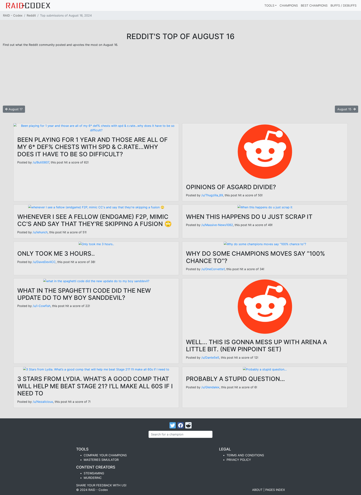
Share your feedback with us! (101, 485)
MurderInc (93, 478)
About (257, 490)
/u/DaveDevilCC (44, 262)
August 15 (344, 109)
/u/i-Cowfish (41, 306)
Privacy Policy (239, 460)
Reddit (31, 15)
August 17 (16, 109)
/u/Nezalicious (43, 402)
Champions (289, 5)
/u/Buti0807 (41, 162)
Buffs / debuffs (343, 5)
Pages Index (275, 490)
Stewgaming (94, 473)
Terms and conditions (245, 455)
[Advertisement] (180, 76)
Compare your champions (105, 455)
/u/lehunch (40, 232)
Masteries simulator (101, 460)
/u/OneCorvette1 (213, 269)
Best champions (314, 5)
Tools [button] (269, 5)
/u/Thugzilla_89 (212, 195)
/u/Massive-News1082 (217, 225)
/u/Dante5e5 (210, 357)
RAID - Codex (13, 15)
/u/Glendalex (210, 387)
